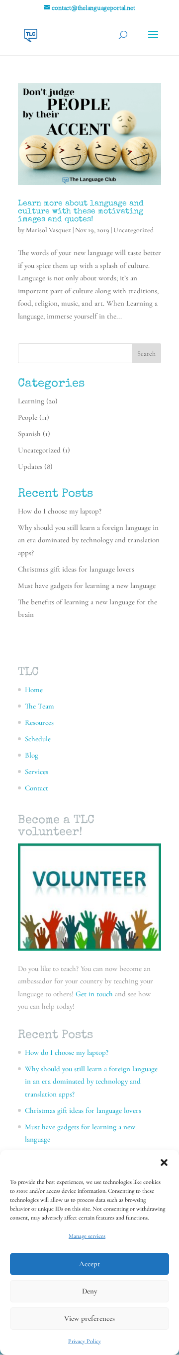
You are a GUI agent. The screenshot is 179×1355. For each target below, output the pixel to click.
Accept (89, 1263)
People (27, 417)
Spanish (29, 433)
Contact (36, 787)
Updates (30, 466)
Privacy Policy (84, 1341)
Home (34, 689)
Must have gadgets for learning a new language (87, 585)
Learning (31, 400)
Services (36, 771)
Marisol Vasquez (48, 230)
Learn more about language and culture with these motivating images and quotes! (81, 212)
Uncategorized (133, 230)
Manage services (87, 1235)
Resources (39, 722)
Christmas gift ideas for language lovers (76, 569)
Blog (31, 755)
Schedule (38, 738)
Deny (89, 1291)
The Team (39, 706)
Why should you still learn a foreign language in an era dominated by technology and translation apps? (89, 540)
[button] (164, 1162)
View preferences (89, 1318)
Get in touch (93, 993)
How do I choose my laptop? (59, 511)
